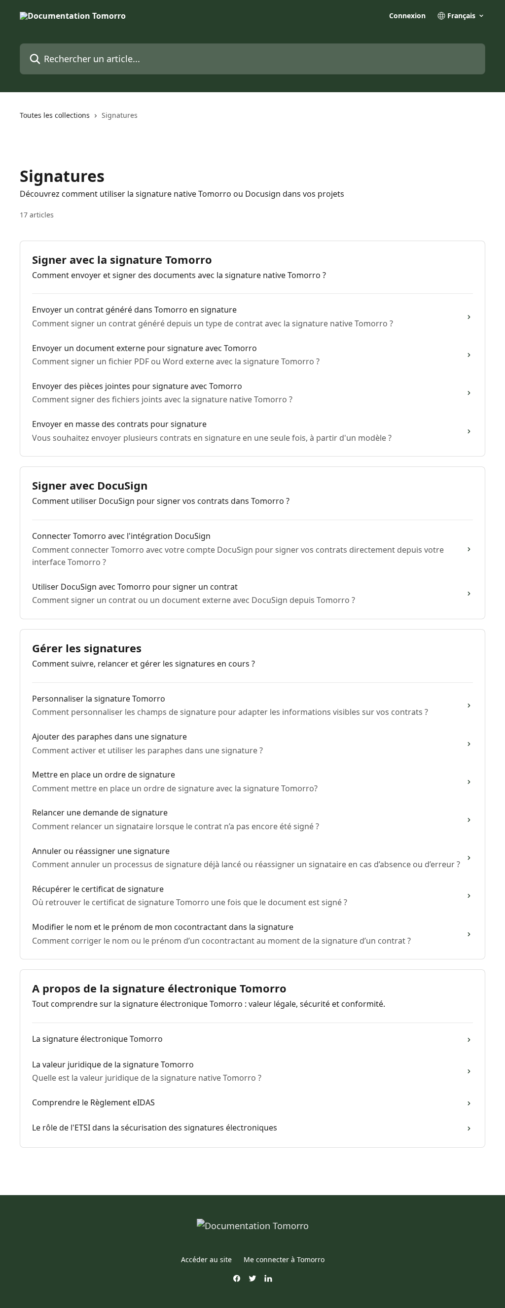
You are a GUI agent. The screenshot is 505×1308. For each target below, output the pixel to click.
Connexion (407, 15)
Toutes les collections (55, 115)
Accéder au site (206, 1259)
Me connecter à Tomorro (284, 1259)
